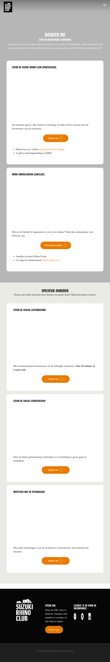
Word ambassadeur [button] (53, 245)
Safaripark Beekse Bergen (52, 149)
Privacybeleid (41, 651)
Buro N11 (70, 651)
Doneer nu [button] (53, 138)
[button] (104, 5)
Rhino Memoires (51, 260)
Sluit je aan (54, 629)
